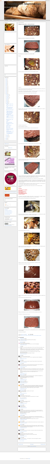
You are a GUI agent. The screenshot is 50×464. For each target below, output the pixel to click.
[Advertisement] (27, 449)
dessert (32, 335)
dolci (34, 335)
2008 (6, 139)
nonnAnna (21, 367)
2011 (6, 92)
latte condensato (37, 335)
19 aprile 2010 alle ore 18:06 (23, 403)
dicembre (7, 94)
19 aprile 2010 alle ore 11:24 (23, 373)
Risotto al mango (8, 127)
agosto (7, 98)
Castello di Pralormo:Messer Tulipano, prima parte (9, 113)
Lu (20, 409)
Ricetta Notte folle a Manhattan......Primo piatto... (10, 114)
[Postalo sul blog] (30, 334)
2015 (6, 88)
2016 (6, 87)
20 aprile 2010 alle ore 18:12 (23, 439)
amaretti (26, 335)
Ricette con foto (7, 143)
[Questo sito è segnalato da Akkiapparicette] (8, 189)
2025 (6, 78)
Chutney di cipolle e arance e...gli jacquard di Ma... (9, 107)
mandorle (40, 335)
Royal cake (21, 342)
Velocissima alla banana (9, 122)
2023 (6, 79)
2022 (6, 80)
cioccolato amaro (29, 335)
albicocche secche (23, 335)
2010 (6, 93)
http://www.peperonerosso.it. (8, 213)
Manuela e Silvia (22, 374)
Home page (31, 444)
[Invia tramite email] (29, 334)
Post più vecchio (43, 444)
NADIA (21, 394)
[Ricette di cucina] (7, 196)
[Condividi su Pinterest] (32, 334)
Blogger (29, 458)
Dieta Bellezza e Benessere (8, 210)
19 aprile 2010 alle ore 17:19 (23, 393)
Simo (20, 400)
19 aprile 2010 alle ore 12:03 (23, 379)
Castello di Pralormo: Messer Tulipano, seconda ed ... (9, 111)
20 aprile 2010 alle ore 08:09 (23, 419)
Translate (10, 219)
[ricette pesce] (10, 147)
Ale (20, 355)
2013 (6, 90)
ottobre (7, 96)
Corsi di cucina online (7, 214)
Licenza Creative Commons (8, 225)
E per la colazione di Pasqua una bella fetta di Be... (9, 133)
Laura (21, 363)
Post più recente (20, 444)
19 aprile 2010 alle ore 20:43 (23, 407)
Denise (21, 429)
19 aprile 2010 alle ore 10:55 (23, 366)
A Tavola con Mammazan (22, 4)
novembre (7, 95)
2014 (6, 89)
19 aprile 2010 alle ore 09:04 (23, 340)
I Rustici (7, 121)
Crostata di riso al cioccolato (9, 128)
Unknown (21, 415)
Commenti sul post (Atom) (33, 446)
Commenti (7, 205)
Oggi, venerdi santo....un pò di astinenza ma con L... (10, 131)
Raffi (20, 360)
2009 (6, 138)
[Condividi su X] (31, 334)
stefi (20, 432)
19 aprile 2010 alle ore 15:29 (23, 388)
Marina (21, 384)
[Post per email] (28, 334)
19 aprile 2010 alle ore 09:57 (23, 358)
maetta (21, 437)
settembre (7, 97)
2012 (6, 91)
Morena (21, 424)
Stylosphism (6, 209)
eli (20, 346)
